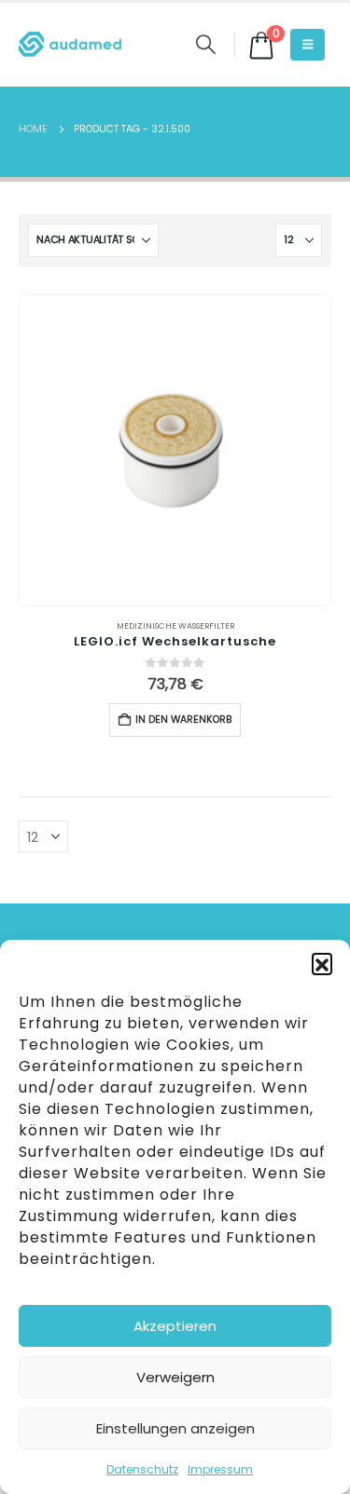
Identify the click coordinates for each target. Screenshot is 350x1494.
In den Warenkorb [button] (183, 720)
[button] (322, 963)
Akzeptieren (175, 1326)
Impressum (220, 1469)
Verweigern (175, 1377)
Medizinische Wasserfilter (175, 626)
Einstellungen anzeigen (175, 1428)
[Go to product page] (175, 450)
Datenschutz (142, 1469)
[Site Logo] (70, 44)
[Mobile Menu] (307, 45)
